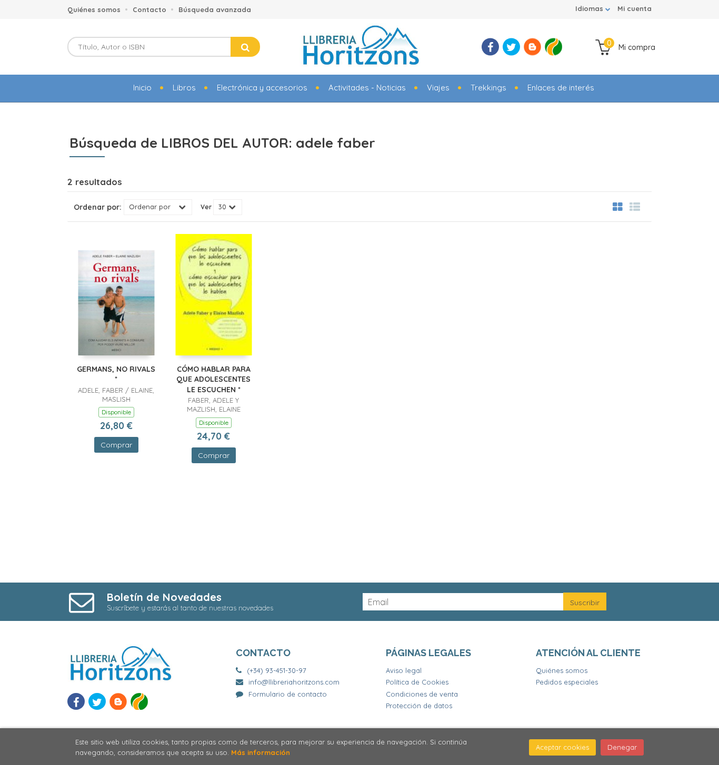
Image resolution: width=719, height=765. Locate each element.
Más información (260, 752)
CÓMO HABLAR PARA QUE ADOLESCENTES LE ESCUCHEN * (213, 379)
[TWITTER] (511, 47)
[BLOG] (532, 47)
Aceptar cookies (562, 747)
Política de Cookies (417, 682)
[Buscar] (245, 47)
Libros (184, 88)
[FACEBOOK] (490, 47)
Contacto (149, 9)
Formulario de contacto (287, 694)
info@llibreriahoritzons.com (293, 682)
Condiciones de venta (422, 694)
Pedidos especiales (567, 682)
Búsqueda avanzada (214, 9)
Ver (206, 207)
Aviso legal (404, 670)
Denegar (622, 747)
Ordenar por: (98, 207)
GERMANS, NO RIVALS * (116, 374)
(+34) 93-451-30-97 (276, 670)
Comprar (116, 445)
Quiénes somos (94, 9)
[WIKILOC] (553, 47)
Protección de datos (419, 705)
